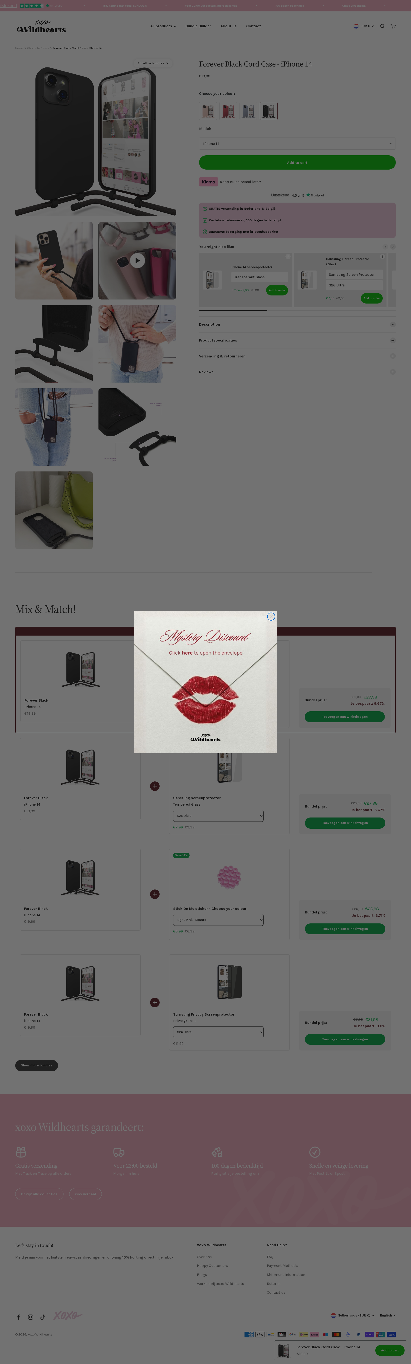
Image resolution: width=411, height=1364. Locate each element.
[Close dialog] (271, 616)
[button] (205, 682)
